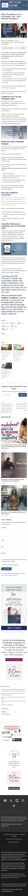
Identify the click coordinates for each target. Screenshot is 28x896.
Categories (4, 711)
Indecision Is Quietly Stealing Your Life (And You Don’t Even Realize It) (12, 480)
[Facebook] (5, 800)
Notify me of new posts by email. (10, 564)
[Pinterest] (14, 806)
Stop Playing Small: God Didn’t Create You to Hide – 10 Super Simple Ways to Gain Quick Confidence (13, 310)
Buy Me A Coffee (14, 788)
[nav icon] (26, 5)
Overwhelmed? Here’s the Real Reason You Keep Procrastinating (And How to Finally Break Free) (14, 446)
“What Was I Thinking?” (7, 704)
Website (3, 553)
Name (2, 540)
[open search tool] (23, 5)
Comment (4, 527)
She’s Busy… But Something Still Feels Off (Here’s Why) (13, 512)
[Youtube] (17, 800)
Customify (14, 836)
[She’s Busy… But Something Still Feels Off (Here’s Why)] (14, 498)
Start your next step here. (14, 659)
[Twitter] (11, 800)
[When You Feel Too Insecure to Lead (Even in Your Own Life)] (6, 347)
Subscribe (22, 394)
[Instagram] (23, 800)
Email (2, 546)
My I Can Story (15, 4)
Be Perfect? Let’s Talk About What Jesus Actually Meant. (13, 701)
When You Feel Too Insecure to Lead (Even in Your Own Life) (6, 352)
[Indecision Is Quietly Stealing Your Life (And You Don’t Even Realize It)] (14, 465)
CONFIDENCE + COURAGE (6, 21)
